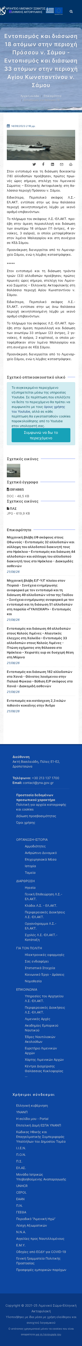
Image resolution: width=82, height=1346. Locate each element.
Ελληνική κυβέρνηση (32, 1105)
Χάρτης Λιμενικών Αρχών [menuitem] (44, 1059)
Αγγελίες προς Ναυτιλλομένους (40, 1238)
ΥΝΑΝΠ (22, 1112)
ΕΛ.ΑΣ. (21, 1168)
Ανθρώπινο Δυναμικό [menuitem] (41, 853)
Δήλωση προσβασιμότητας (36, 816)
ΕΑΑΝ (20, 1199)
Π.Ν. (19, 1205)
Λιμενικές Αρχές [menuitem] (37, 1019)
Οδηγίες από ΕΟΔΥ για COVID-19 (41, 1252)
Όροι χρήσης (25, 822)
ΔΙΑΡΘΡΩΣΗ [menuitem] (25, 881)
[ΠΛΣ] (13, 470)
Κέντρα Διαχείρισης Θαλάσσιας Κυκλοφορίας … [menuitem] (44, 1071)
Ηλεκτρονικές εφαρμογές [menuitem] (44, 955)
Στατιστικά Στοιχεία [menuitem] (40, 968)
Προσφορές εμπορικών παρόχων (41, 1270)
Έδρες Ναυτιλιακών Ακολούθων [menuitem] (40, 1039)
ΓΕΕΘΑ (21, 1212)
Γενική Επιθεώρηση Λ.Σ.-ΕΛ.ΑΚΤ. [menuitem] (43, 896)
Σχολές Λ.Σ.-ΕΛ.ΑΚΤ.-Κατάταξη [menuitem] (41, 937)
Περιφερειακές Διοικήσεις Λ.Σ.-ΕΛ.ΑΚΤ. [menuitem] (45, 914)
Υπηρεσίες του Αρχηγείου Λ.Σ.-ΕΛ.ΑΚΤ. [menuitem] (44, 998)
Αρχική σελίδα (29, 96)
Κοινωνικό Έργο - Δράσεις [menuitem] (44, 974)
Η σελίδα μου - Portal (32, 1119)
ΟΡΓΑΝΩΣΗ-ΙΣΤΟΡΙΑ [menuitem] (32, 839)
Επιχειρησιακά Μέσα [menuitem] (40, 859)
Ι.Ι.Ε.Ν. (21, 1148)
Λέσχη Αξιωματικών (31, 1225)
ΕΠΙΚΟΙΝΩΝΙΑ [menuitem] (26, 989)
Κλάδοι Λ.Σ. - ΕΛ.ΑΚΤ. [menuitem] (41, 905)
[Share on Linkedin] (52, 164)
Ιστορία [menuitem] (30, 866)
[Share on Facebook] (43, 164)
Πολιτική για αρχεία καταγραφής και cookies (41, 807)
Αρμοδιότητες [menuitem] (35, 846)
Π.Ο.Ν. (21, 1155)
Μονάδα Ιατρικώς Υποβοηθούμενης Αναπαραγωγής (41, 1176)
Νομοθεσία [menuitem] (33, 981)
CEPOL (21, 1192)
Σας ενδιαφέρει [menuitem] (37, 961)
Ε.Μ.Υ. (21, 1245)
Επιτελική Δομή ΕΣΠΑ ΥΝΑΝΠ (38, 1125)
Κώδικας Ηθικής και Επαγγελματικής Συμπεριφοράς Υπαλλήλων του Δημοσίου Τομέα (41, 1136)
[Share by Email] (61, 164)
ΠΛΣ (13, 508)
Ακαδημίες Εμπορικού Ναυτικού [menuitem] (41, 1027)
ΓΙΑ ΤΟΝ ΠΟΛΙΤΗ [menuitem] (29, 948)
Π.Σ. (19, 1161)
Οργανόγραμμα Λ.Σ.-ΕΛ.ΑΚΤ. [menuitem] (40, 926)
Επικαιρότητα (53, 96)
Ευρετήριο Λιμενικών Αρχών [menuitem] (41, 1050)
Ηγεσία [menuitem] (30, 887)
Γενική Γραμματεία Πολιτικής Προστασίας (38, 1260)
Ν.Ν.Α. (21, 1232)
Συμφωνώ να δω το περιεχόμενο (41, 435)
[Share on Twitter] (34, 164)
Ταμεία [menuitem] (30, 872)
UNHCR (22, 1186)
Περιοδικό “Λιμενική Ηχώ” (35, 1219)
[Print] (70, 164)
